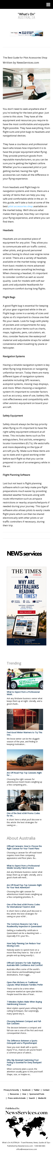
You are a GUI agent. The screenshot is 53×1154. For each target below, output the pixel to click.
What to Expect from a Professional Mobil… (23, 693)
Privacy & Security (11, 1090)
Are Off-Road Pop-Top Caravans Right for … (24, 773)
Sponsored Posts (36, 1094)
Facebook (26, 1090)
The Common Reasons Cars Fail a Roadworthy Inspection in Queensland (24, 925)
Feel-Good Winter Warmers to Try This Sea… (24, 733)
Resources (14, 1094)
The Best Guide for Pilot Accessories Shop (25, 57)
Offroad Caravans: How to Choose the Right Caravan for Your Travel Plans (24, 847)
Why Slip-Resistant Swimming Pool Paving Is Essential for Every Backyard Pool (24, 1062)
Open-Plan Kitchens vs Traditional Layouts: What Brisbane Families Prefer (25, 983)
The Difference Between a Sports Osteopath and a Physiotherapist (22, 1041)
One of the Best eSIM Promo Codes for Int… (23, 814)
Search (32, 1098)
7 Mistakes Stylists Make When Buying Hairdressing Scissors (24, 1002)
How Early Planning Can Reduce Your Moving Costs (24, 944)
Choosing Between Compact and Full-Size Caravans (24, 1022)
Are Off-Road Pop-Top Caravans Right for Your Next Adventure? (24, 886)
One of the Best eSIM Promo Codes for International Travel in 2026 (23, 905)
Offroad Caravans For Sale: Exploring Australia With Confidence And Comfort (25, 963)
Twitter (37, 1090)
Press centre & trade (17, 1098)
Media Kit (42, 1098)
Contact (46, 1090)
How (24, 1094)
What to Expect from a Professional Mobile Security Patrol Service (23, 866)
